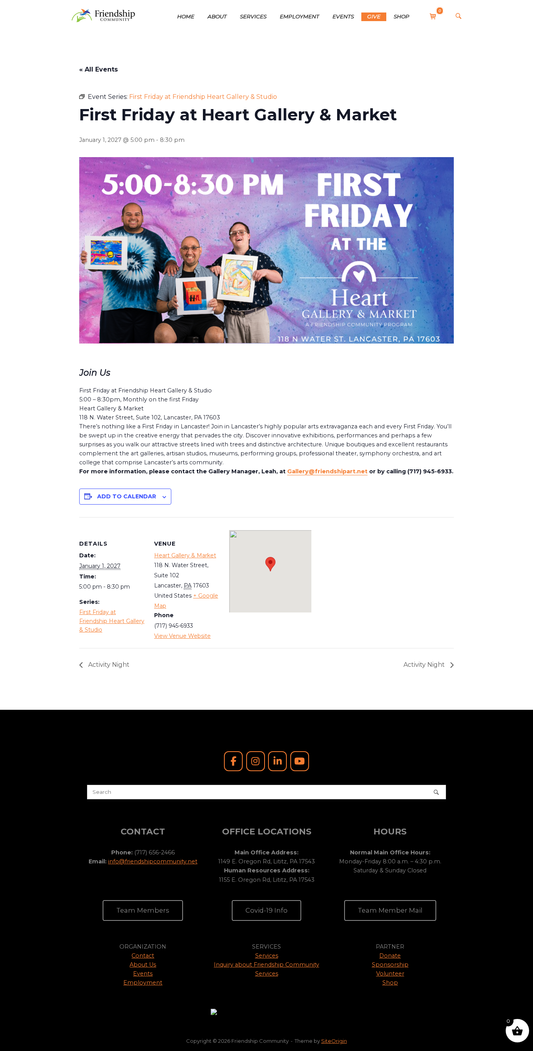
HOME (185, 16)
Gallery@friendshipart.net (327, 471)
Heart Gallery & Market (185, 555)
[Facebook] (233, 761)
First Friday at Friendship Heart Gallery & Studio (111, 621)
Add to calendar (126, 496)
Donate (390, 955)
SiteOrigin (334, 1041)
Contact (142, 955)
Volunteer (390, 973)
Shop (390, 982)
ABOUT (217, 16)
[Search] (436, 792)
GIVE (373, 16)
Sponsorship (390, 964)
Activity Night (108, 664)
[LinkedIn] (277, 761)
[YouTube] (299, 761)
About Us (143, 964)
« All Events (98, 69)
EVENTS (343, 16)
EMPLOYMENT (299, 16)
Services (266, 955)
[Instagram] (255, 761)
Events (143, 973)
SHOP (401, 16)
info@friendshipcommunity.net (152, 861)
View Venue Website (182, 635)
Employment (142, 982)
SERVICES (253, 16)
